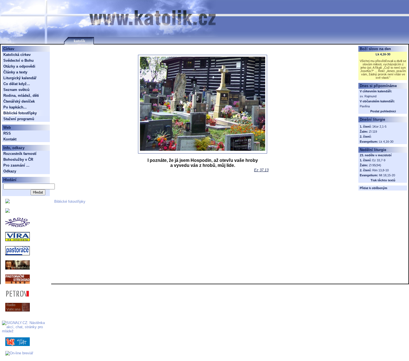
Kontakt (9, 139)
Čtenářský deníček (19, 101)
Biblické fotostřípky (69, 201)
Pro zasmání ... (16, 165)
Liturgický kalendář (19, 78)
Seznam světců (16, 90)
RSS (7, 133)
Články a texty (15, 72)
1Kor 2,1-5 (379, 126)
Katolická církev (17, 55)
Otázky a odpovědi (19, 66)
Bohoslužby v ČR (18, 159)
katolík (79, 41)
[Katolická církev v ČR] (7, 202)
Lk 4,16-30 (383, 54)
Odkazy (9, 171)
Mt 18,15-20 (387, 175)
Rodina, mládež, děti (21, 95)
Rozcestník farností (19, 154)
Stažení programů (18, 119)
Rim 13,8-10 (380, 170)
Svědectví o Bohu (18, 60)
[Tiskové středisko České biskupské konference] (7, 211)
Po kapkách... (15, 107)
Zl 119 (373, 131)
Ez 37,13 (261, 170)
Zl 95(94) (375, 165)
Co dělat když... (16, 84)
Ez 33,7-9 (378, 160)
